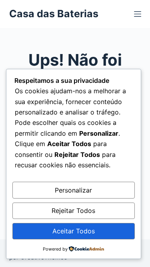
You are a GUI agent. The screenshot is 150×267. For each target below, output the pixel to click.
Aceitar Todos (73, 231)
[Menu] (137, 14)
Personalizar (73, 190)
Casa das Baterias (53, 14)
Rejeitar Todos (73, 211)
